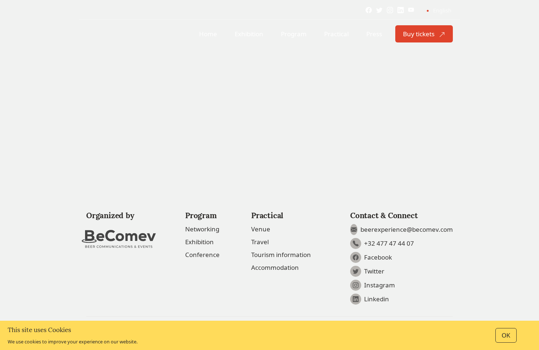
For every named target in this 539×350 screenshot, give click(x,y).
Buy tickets (419, 34)
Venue (260, 229)
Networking (202, 229)
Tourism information (281, 254)
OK (506, 335)
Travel (260, 242)
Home (208, 34)
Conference (202, 254)
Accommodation (275, 267)
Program (294, 34)
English (442, 10)
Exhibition (199, 242)
